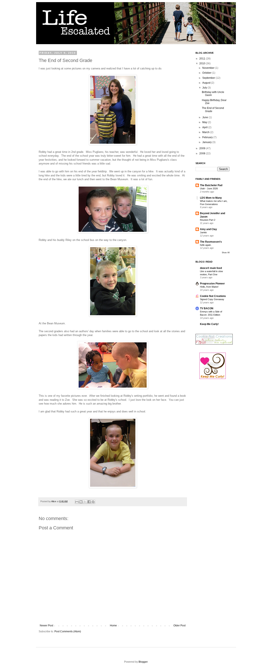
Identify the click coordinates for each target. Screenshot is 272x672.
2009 (202, 148)
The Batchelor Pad (211, 185)
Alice (54, 501)
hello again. (205, 245)
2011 (202, 58)
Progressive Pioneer (212, 283)
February (207, 137)
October (207, 72)
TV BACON (206, 308)
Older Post (179, 625)
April (205, 127)
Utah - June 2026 (209, 188)
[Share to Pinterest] (93, 502)
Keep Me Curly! (209, 324)
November (208, 67)
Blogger (143, 661)
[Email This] (77, 502)
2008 (202, 153)
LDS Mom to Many (211, 197)
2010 (202, 63)
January (207, 142)
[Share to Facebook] (89, 502)
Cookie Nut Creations (213, 296)
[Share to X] (85, 502)
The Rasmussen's (211, 241)
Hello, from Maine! (209, 286)
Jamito (203, 232)
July (205, 87)
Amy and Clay (208, 229)
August (206, 82)
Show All (226, 253)
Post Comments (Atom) (67, 631)
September (209, 77)
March (206, 132)
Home (113, 625)
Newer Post (46, 625)
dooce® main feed (211, 268)
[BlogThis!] (81, 502)
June (205, 117)
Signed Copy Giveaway (212, 299)
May (205, 122)
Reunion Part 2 (207, 220)
